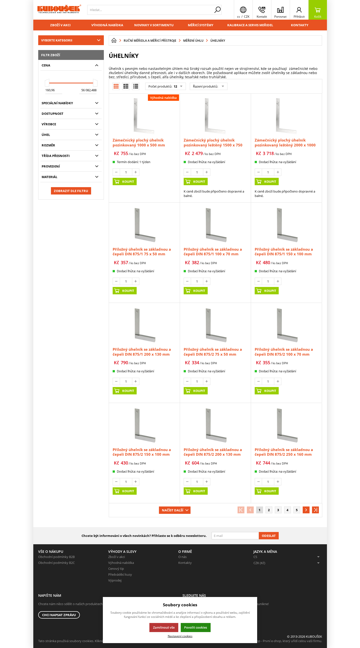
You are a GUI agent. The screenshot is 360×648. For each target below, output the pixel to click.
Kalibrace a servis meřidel (250, 25)
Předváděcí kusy (120, 574)
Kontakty (299, 25)
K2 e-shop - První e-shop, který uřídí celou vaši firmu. (284, 641)
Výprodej (114, 580)
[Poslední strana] (315, 509)
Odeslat (269, 535)
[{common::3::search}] (217, 10)
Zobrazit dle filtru (71, 191)
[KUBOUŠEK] (59, 10)
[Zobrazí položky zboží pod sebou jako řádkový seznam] (126, 86)
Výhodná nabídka (107, 25)
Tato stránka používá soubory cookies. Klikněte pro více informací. (86, 641)
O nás (182, 557)
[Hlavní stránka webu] (114, 40)
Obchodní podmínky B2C (56, 562)
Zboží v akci (60, 25)
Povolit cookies (195, 627)
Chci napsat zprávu (59, 615)
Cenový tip (116, 568)
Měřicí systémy (200, 25)
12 (175, 86)
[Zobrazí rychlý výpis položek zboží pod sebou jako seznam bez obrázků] (135, 86)
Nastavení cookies (180, 636)
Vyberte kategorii (56, 40)
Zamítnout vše (164, 627)
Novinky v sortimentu (154, 25)
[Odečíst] (116, 172)
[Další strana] (306, 509)
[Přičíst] (135, 172)
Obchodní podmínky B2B (56, 557)
